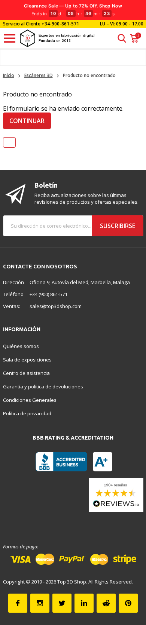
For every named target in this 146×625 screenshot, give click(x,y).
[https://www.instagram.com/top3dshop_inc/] (39, 603)
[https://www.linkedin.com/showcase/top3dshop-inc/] (84, 603)
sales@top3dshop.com (56, 306)
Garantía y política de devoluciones (43, 386)
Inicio (8, 75)
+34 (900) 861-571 (48, 294)
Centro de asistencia (26, 373)
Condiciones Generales (30, 400)
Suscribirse (117, 226)
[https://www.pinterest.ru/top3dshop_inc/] (128, 603)
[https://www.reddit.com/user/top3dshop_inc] (106, 603)
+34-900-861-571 (60, 24)
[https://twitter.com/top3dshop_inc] (62, 603)
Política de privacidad (27, 413)
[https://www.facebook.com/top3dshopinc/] (17, 603)
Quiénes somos (21, 346)
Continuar (27, 121)
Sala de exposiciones (27, 359)
